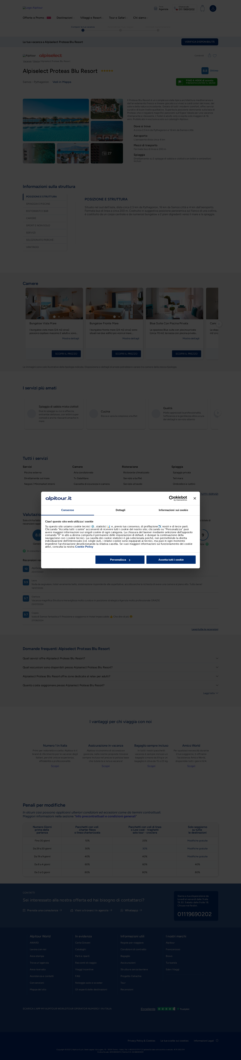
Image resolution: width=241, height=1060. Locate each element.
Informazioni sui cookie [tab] (173, 510)
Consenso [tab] (67, 510)
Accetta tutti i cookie (171, 559)
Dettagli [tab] (120, 510)
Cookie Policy (84, 546)
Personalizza (118, 559)
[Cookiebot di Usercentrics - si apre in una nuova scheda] (171, 498)
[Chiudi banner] (195, 498)
